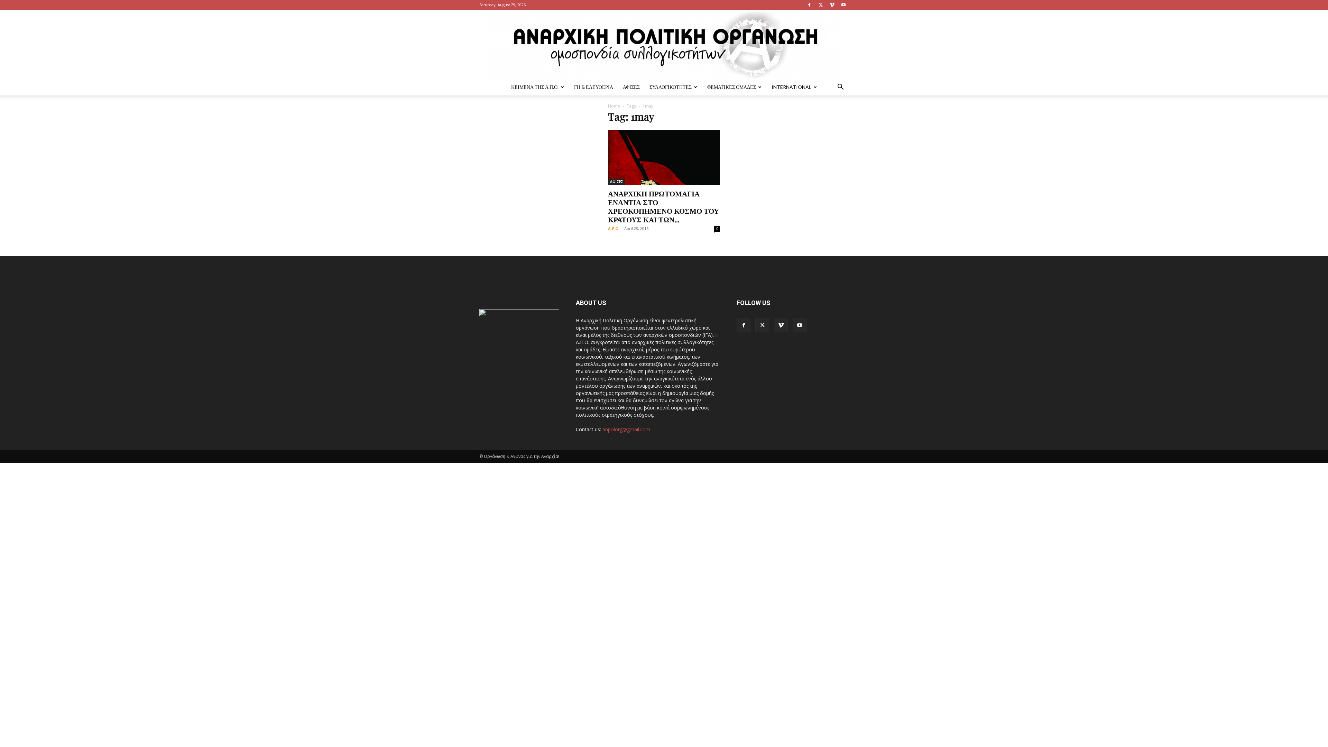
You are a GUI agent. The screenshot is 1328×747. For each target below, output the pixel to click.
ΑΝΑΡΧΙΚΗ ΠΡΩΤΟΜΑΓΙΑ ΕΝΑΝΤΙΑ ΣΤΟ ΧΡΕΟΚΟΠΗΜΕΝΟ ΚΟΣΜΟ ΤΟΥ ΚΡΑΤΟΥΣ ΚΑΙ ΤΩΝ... (663, 206)
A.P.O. (613, 228)
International (791, 87)
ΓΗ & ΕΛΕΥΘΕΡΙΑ (593, 87)
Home (614, 106)
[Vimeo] (832, 5)
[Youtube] (843, 5)
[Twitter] (820, 5)
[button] (840, 87)
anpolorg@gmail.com (626, 429)
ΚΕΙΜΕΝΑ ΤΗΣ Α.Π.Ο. (535, 87)
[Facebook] (809, 5)
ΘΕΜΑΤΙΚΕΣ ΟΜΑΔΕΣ (731, 87)
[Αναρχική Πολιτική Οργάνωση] (664, 44)
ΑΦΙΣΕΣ (631, 87)
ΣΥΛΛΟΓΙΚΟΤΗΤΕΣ (670, 87)
